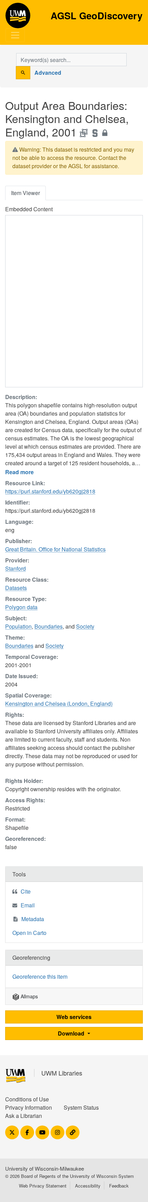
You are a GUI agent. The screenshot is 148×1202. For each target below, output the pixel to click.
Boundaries (48, 626)
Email (28, 905)
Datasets (16, 588)
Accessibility (88, 1185)
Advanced (47, 73)
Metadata (32, 919)
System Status (81, 1107)
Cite (26, 891)
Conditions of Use (27, 1099)
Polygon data (21, 607)
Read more (19, 472)
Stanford (15, 568)
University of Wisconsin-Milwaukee (44, 1168)
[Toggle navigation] (15, 35)
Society (85, 626)
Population (18, 626)
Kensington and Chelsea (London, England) (59, 703)
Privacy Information (28, 1107)
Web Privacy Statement (42, 1185)
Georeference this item (39, 976)
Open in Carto (29, 933)
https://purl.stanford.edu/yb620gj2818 (50, 491)
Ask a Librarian (23, 1116)
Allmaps (28, 996)
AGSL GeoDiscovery (18, 18)
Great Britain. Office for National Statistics (55, 549)
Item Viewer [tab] (25, 193)
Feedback (119, 1185)
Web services (74, 1017)
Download (72, 1033)
